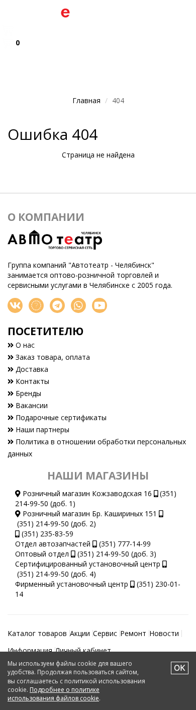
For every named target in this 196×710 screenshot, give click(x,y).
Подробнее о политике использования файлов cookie (54, 693)
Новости (164, 633)
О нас (24, 345)
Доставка (31, 369)
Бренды (27, 393)
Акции (80, 633)
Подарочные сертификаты (60, 417)
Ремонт (133, 633)
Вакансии (31, 405)
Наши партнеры (41, 429)
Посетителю (45, 331)
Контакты (31, 381)
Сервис (105, 633)
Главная (86, 100)
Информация (30, 650)
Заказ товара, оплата (52, 357)
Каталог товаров (37, 633)
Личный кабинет (83, 650)
